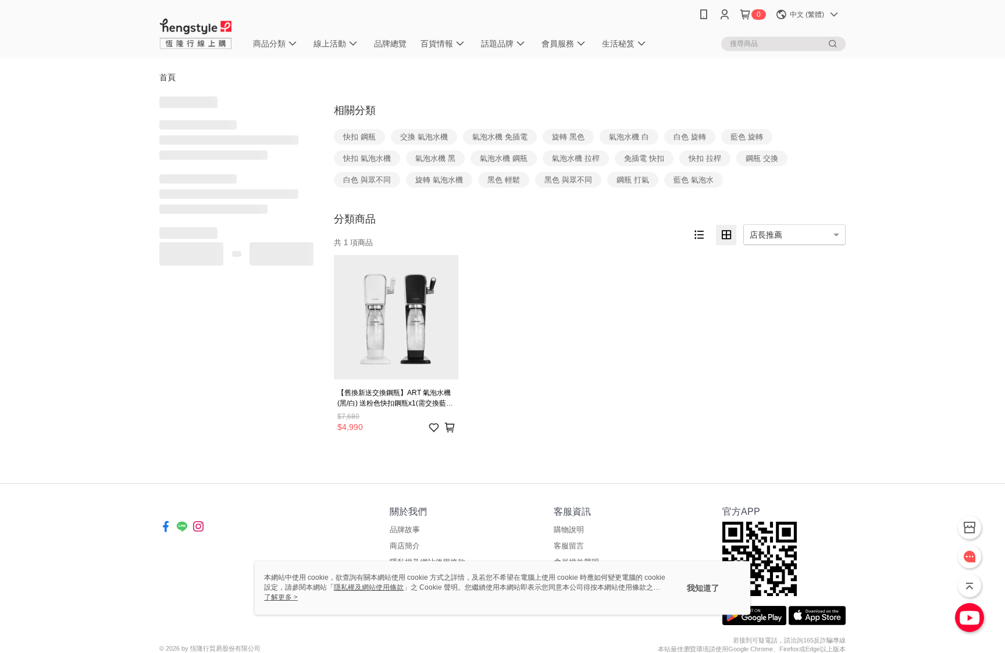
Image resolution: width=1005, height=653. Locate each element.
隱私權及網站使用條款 (369, 587)
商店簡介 (405, 545)
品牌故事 (405, 529)
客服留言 (569, 545)
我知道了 (703, 588)
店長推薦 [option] (766, 234)
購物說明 (569, 529)
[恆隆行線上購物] (196, 30)
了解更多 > (281, 597)
